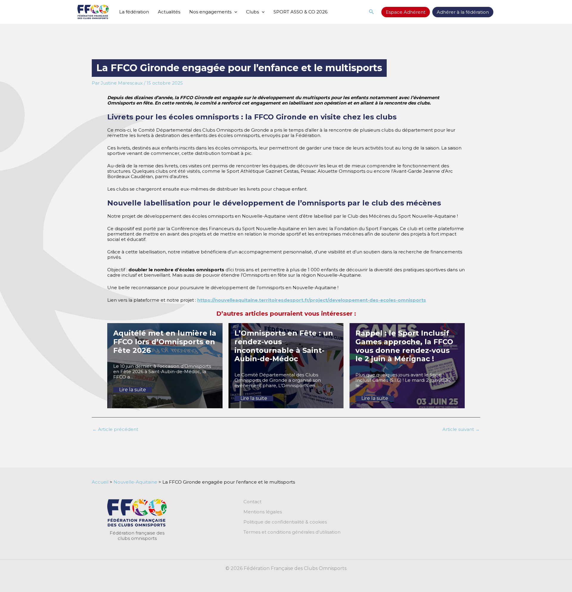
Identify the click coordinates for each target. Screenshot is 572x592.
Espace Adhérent (405, 12)
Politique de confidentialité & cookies (285, 522)
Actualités (169, 12)
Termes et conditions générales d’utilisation (292, 532)
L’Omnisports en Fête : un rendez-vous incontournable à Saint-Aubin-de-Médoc (283, 346)
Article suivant (461, 429)
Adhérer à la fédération (463, 12)
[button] (234, 12)
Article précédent (115, 429)
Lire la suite (132, 389)
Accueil (100, 482)
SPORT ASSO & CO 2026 (300, 12)
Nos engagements (210, 12)
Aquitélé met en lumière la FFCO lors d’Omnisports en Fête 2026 (164, 342)
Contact (252, 501)
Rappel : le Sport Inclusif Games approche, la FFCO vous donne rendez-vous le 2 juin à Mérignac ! (404, 346)
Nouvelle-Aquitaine (135, 482)
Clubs (252, 12)
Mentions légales (262, 512)
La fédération (134, 12)
